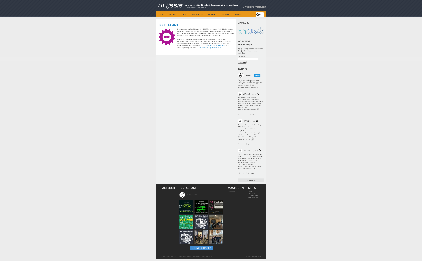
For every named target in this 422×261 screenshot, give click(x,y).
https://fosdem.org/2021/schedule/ (210, 48)
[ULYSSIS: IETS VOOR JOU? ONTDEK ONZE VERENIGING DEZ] (186, 237)
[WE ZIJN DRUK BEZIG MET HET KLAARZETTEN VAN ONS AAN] (216, 222)
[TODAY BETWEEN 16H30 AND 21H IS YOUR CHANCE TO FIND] (216, 237)
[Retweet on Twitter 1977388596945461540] (243, 114)
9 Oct (253, 121)
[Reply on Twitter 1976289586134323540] (239, 144)
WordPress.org (253, 197)
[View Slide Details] (251, 30)
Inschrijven (242, 62)
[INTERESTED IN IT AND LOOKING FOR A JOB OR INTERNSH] (186, 222)
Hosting (172, 14)
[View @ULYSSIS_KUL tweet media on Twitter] (258, 109)
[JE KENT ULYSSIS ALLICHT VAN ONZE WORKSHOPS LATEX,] (201, 222)
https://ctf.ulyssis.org (245, 166)
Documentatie (197, 14)
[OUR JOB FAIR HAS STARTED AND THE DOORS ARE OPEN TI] (201, 237)
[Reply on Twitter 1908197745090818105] (239, 173)
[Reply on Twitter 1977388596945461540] (239, 114)
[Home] (170, 8)
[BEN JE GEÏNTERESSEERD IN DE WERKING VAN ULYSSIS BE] (201, 207)
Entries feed (252, 193)
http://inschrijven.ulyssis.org (247, 110)
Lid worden (224, 14)
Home (162, 14)
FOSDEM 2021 (168, 25)
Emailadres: (241, 57)
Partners (211, 14)
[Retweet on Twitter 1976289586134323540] (243, 144)
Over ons (237, 14)
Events (183, 14)
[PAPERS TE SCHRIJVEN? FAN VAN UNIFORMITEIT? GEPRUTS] (186, 207)
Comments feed (253, 195)
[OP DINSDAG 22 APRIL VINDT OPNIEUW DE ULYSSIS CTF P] (216, 207)
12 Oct (254, 94)
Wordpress (257, 256)
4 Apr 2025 (255, 151)
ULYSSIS (246, 94)
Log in (250, 191)
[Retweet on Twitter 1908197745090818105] (243, 173)
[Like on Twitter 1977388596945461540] (247, 114)
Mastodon (231, 191)
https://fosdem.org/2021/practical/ (214, 45)
